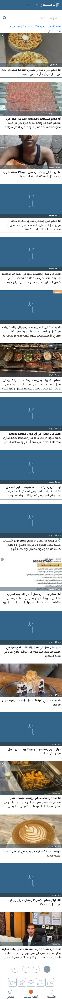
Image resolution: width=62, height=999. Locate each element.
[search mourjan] (5, 18)
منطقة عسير (53, 26)
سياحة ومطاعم (21, 26)
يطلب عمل (54, 31)
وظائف (38, 26)
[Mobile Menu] (29, 5)
